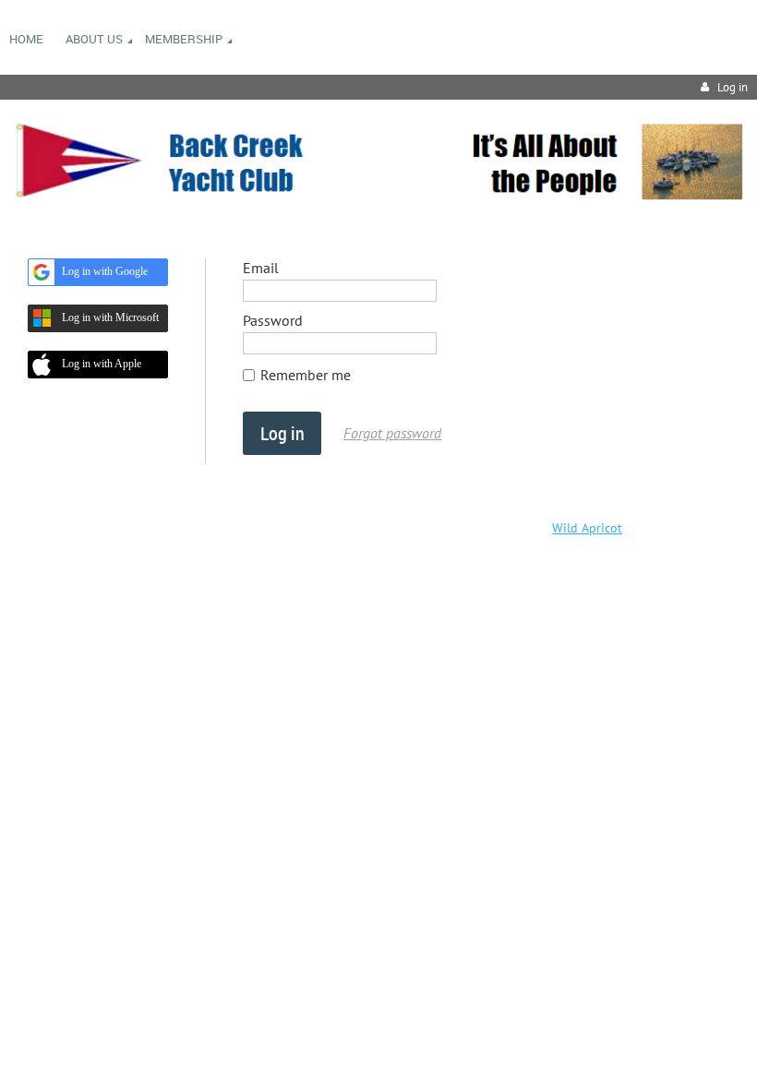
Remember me (305, 374)
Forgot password (392, 433)
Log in (732, 87)
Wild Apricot (587, 528)
